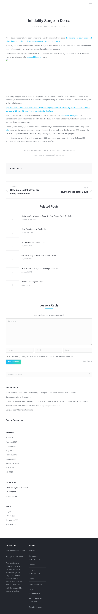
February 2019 (11, 446)
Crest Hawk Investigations (46, 155)
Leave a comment (68, 150)
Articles (32, 550)
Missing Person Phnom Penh (33, 242)
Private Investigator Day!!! (32, 281)
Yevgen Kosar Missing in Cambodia (19, 410)
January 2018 (11, 459)
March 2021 (10, 437)
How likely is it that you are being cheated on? (40, 268)
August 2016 (11, 468)
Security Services (35, 607)
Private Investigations (34, 591)
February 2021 (11, 442)
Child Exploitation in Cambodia (34, 229)
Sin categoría (42, 26)
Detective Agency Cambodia (17, 487)
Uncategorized (11, 496)
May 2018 (10, 450)
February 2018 (11, 455)
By (45, 150)
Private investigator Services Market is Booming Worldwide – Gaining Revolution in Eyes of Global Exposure (47, 401)
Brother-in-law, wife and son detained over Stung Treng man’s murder (33, 405)
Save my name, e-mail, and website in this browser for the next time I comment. (41, 356)
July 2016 (9, 472)
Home (33, 26)
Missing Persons (35, 584)
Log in (8, 511)
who (7, 130)
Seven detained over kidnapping (18, 397)
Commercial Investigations (34, 557)
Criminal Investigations (34, 571)
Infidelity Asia (60, 155)
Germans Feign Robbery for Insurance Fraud (40, 255)
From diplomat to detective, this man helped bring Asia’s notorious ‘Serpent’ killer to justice (41, 392)
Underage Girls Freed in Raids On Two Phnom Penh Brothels (47, 216)
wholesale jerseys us (69, 115)
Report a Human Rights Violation (35, 600)
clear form (86, 361)
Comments (12, 520)
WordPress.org (11, 524)
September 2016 (12, 463)
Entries (10, 516)
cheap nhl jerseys (34, 57)
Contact (32, 565)
